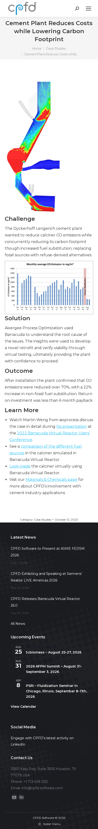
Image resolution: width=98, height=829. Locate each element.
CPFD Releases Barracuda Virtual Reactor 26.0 (45, 602)
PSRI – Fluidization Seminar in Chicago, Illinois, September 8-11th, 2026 (56, 691)
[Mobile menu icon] (88, 8)
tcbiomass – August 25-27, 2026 (53, 652)
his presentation (71, 426)
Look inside (20, 466)
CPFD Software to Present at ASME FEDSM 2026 (48, 551)
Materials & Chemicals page (51, 479)
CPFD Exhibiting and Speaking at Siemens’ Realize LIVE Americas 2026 (46, 577)
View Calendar (23, 706)
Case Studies (42, 519)
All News (18, 624)
